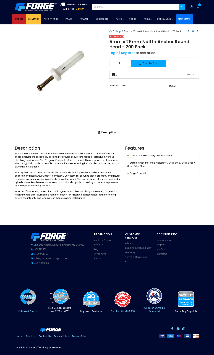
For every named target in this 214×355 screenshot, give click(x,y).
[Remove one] (113, 63)
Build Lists (162, 253)
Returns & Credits (28, 311)
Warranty (130, 252)
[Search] (182, 7)
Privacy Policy (61, 336)
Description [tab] (108, 132)
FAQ (127, 261)
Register (128, 53)
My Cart (161, 249)
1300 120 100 (40, 249)
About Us (98, 244)
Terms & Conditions (136, 257)
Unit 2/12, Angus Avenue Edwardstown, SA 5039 (59, 244)
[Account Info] (191, 7)
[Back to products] (193, 31)
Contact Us (100, 253)
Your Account (164, 240)
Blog (96, 249)
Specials (98, 258)
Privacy (129, 243)
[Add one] (126, 63)
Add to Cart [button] (150, 63)
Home (19, 336)
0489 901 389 (41, 253)
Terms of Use (79, 336)
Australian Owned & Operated (154, 309)
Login (113, 53)
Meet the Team (102, 240)
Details (190, 74)
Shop (118, 31)
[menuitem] (19, 19)
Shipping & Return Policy (138, 248)
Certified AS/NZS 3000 (123, 311)
